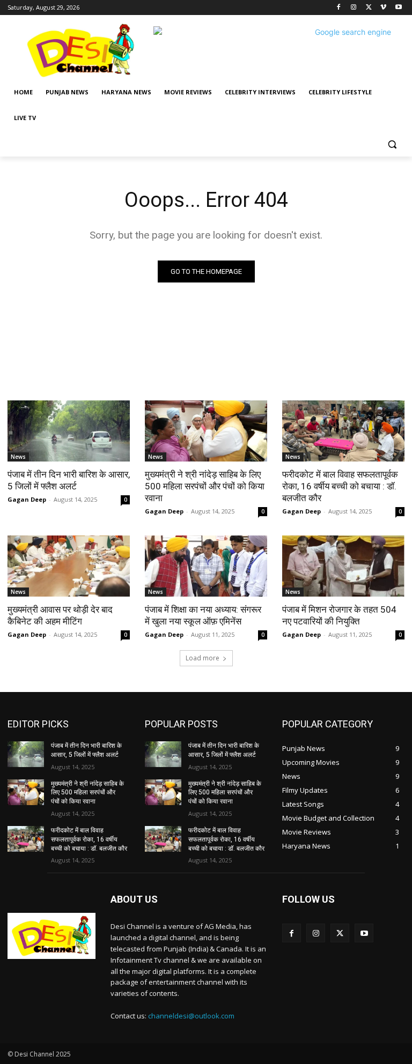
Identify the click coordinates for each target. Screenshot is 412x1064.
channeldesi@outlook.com (191, 1016)
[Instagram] (354, 8)
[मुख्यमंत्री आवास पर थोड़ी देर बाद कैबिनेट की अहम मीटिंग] (69, 566)
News (18, 456)
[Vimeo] (383, 8)
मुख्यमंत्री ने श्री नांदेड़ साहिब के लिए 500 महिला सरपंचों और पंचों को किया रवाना (204, 486)
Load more (202, 658)
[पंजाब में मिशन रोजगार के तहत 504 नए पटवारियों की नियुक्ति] (343, 566)
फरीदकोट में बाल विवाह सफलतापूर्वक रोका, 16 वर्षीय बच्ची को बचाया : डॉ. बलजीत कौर (340, 486)
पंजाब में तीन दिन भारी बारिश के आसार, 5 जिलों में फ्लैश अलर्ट (69, 480)
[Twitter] (369, 8)
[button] (391, 144)
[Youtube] (398, 8)
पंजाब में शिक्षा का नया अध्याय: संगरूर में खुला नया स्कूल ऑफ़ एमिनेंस (203, 615)
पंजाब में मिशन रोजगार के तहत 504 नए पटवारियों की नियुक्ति (339, 615)
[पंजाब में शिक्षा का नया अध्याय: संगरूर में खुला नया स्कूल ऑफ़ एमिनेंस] (206, 566)
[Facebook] (339, 8)
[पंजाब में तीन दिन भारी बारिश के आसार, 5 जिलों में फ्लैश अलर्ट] (69, 431)
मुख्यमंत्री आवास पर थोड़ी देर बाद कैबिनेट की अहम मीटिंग (60, 615)
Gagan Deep (27, 499)
